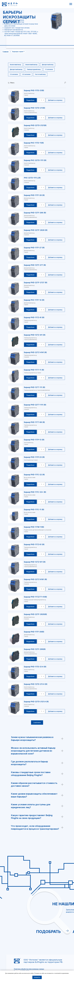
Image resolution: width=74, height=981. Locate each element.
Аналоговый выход (31, 64)
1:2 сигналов (14, 74)
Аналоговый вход (15, 64)
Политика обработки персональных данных (29, 969)
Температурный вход (33, 69)
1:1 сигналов (49, 69)
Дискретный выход (16, 69)
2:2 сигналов (26, 74)
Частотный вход (40, 74)
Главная (5, 51)
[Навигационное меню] (70, 4)
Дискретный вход (47, 64)
